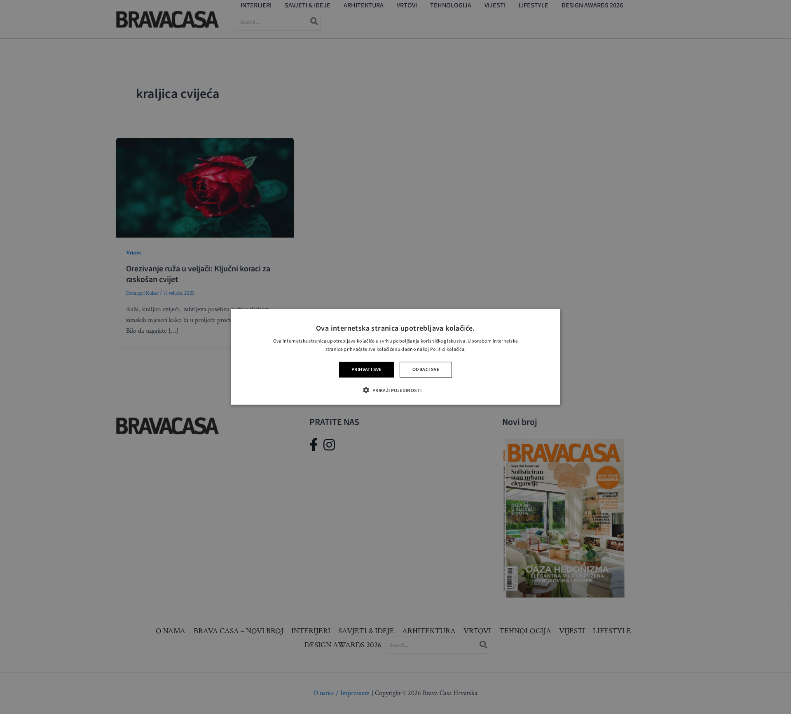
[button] (395, 390)
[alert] (395, 357)
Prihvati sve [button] (366, 369)
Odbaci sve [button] (425, 369)
